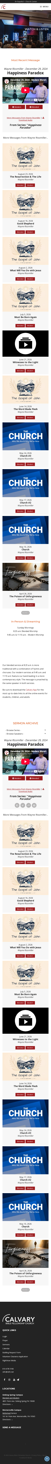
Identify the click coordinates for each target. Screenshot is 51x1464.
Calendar (6, 1348)
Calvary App (31, 689)
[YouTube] (14, 1379)
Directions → (7, 1404)
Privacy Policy (36, 1455)
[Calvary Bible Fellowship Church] (3, 6)
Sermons (6, 1344)
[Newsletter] (18, 1379)
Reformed (6, 1413)
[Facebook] (4, 1379)
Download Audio (25, 120)
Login (4, 1336)
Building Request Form (11, 1352)
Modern (17, 107)
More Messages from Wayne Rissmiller (23, 117)
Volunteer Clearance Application (15, 1356)
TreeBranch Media (25, 1458)
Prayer (5, 1340)
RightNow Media (9, 1360)
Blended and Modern (10, 1398)
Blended (35, 107)
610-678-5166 (8, 1369)
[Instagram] (9, 1379)
